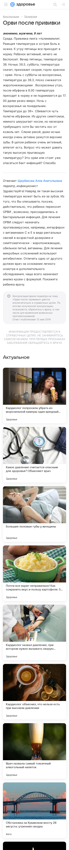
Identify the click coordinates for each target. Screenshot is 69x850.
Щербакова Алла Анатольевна (40, 181)
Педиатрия (30, 16)
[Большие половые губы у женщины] (34, 514)
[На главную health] (25, 4)
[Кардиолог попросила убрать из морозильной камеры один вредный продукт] (34, 395)
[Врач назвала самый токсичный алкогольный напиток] (34, 751)
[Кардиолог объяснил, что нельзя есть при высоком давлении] (34, 691)
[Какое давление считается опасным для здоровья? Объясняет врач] (34, 454)
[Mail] (12, 4)
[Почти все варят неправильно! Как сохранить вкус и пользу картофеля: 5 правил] (34, 573)
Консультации (11, 16)
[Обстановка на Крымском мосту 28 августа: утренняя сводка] (34, 810)
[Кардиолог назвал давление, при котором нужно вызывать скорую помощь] (34, 632)
